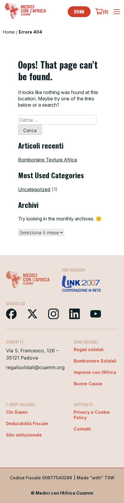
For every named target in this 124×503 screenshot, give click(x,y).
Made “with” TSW (95, 477)
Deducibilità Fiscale (27, 423)
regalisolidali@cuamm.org (35, 367)
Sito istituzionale (24, 434)
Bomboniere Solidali (95, 360)
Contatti (82, 428)
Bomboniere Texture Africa (47, 160)
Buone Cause (88, 383)
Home (9, 31)
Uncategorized (34, 189)
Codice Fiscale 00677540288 (41, 477)
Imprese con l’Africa (95, 372)
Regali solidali (89, 349)
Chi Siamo (17, 412)
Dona (79, 11)
